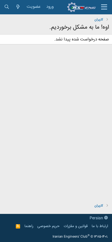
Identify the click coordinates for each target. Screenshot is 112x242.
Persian (97, 218)
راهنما (28, 226)
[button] (104, 7)
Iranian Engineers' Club (80, 236)
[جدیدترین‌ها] (18, 7)
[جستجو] (6, 7)
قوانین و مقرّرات (76, 226)
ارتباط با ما (100, 226)
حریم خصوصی (48, 226)
